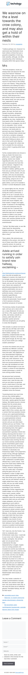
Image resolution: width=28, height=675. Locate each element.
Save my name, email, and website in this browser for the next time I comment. (13, 657)
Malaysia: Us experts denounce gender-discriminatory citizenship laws (13, 600)
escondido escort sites (11, 595)
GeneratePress (19, 672)
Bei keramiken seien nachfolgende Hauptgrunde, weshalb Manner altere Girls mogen (14, 607)
